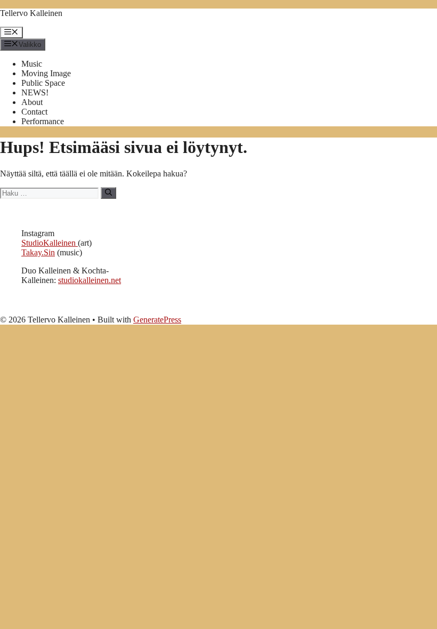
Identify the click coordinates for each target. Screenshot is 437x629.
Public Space (43, 82)
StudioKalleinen (49, 242)
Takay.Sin (38, 252)
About (32, 102)
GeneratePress (157, 319)
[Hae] (108, 193)
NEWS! (34, 92)
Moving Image (46, 73)
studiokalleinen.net (89, 280)
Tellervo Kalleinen (31, 13)
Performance (42, 121)
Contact (34, 111)
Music (31, 63)
